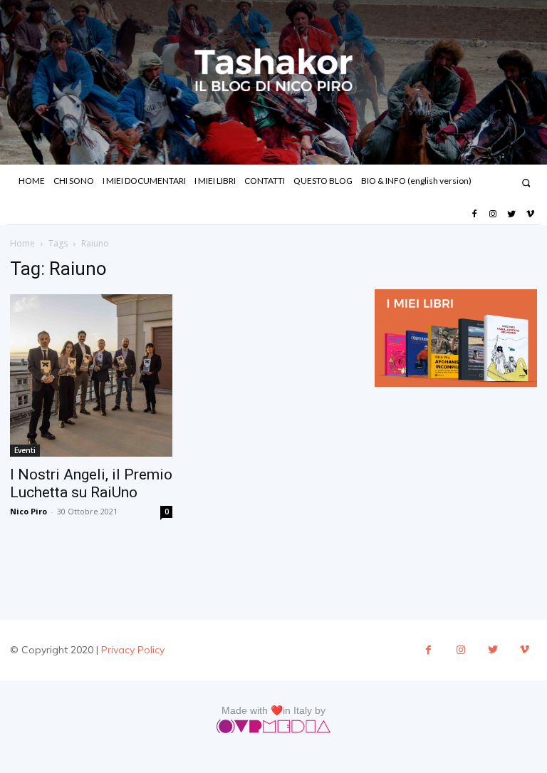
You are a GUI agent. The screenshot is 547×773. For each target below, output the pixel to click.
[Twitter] (511, 214)
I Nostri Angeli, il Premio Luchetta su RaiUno (91, 483)
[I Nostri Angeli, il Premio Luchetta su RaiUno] (91, 375)
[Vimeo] (530, 214)
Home (22, 243)
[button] (526, 183)
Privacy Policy (133, 649)
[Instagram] (493, 214)
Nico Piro (28, 511)
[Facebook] (473, 214)
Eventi (25, 450)
